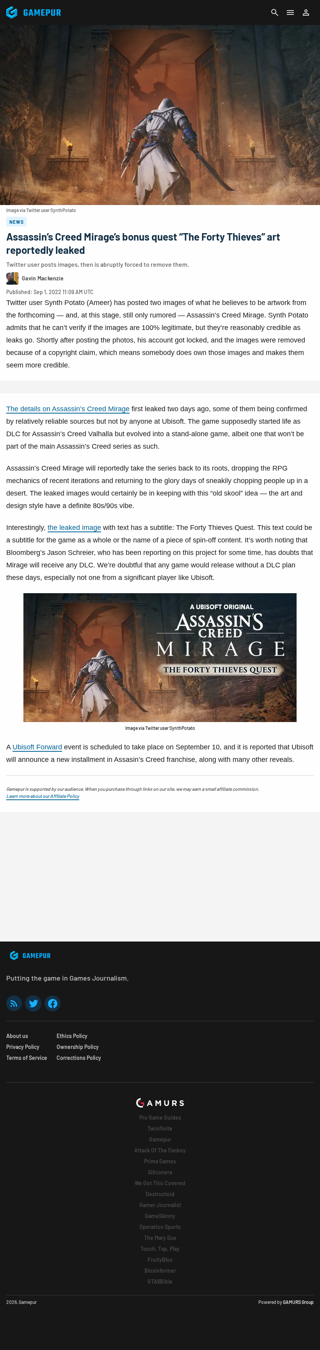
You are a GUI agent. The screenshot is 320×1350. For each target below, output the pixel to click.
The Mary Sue (160, 1237)
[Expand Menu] (290, 12)
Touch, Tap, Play (160, 1248)
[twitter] (33, 1003)
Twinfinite (160, 1128)
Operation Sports (160, 1226)
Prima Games (160, 1161)
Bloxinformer (160, 1270)
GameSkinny (160, 1216)
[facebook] (52, 1003)
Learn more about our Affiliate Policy (42, 796)
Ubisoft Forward (37, 747)
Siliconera (160, 1172)
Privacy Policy (22, 1046)
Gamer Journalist (160, 1205)
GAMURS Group (298, 1302)
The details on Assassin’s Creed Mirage (68, 409)
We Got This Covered (160, 1183)
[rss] (14, 1003)
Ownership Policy (78, 1046)
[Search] (275, 12)
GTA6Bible (160, 1281)
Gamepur (160, 1139)
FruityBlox (160, 1259)
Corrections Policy (79, 1057)
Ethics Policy (72, 1036)
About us (17, 1036)
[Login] (306, 12)
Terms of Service (26, 1057)
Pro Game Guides (160, 1117)
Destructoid (160, 1194)
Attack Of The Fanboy (160, 1150)
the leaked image (74, 527)
